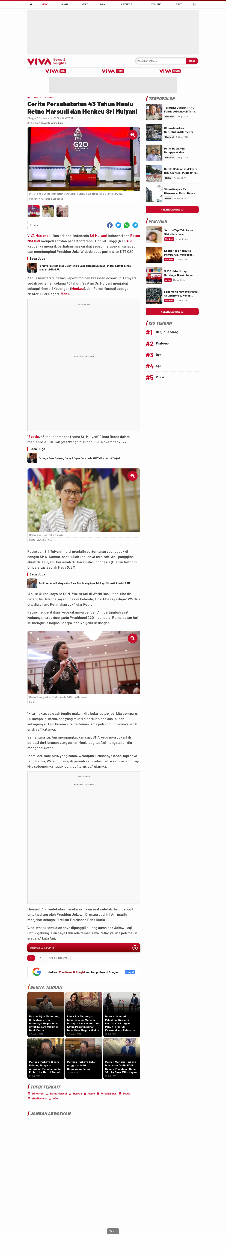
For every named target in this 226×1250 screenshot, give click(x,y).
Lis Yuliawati (42, 122)
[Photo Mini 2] (48, 211)
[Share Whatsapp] (127, 225)
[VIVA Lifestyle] (112, 71)
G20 (130, 241)
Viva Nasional (39, 1098)
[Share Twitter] (118, 225)
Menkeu (77, 288)
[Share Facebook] (110, 225)
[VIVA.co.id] (48, 61)
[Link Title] (154, 112)
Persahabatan (109, 1093)
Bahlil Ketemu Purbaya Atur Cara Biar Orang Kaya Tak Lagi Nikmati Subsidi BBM (84, 583)
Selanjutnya (58, 958)
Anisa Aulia (57, 122)
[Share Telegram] (135, 225)
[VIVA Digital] (55, 71)
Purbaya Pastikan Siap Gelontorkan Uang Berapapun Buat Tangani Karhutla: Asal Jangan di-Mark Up (85, 267)
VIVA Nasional (38, 235)
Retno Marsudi (58, 1093)
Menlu (65, 294)
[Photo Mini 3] (62, 211)
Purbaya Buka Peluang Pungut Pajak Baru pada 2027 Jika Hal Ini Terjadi (80, 458)
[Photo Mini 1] (33, 211)
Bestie (33, 436)
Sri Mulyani (98, 235)
